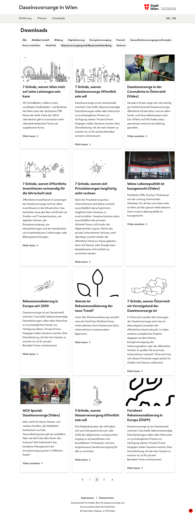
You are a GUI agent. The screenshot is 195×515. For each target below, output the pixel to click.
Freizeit (120, 40)
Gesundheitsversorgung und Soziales (150, 40)
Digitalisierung (76, 40)
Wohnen (121, 45)
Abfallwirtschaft (40, 40)
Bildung (59, 40)
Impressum (87, 497)
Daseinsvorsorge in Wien (48, 7)
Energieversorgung (100, 40)
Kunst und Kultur (31, 45)
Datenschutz (106, 497)
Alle (24, 40)
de (168, 18)
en (174, 18)
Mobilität (51, 45)
